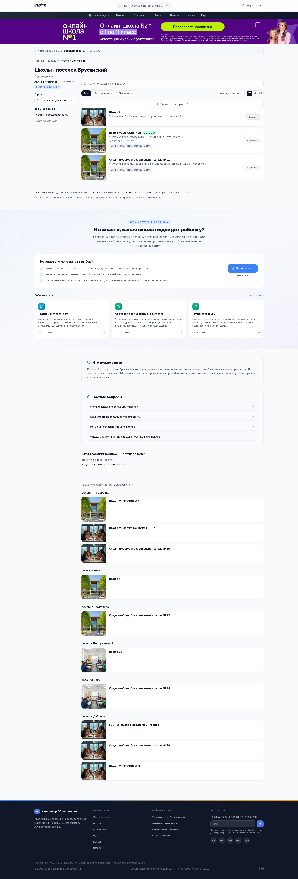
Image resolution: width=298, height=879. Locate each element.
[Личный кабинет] (260, 5)
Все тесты (255, 295)
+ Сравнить (253, 117)
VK (213, 840)
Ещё (203, 15)
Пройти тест (245, 268)
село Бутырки (90, 680)
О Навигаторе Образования (168, 817)
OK (221, 840)
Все (86, 93)
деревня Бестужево (95, 607)
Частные (124, 93)
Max (238, 840)
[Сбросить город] (72, 100)
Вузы (158, 15)
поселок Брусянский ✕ (48, 87)
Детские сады (97, 15)
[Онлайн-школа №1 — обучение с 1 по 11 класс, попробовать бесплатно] (149, 31)
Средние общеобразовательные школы (131, 146)
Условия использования (125, 863)
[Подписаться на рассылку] (260, 823)
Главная (39, 60)
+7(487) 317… (124, 140)
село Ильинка (90, 570)
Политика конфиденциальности (94, 863)
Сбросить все (68, 81)
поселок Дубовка (93, 716)
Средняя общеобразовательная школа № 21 (139, 159)
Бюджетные (102, 93)
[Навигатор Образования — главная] (40, 6)
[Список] (249, 93)
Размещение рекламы (165, 829)
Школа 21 (115, 112)
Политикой (254, 832)
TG (230, 840)
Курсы (191, 15)
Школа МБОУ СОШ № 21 (125, 132)
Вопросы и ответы (163, 835)
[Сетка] (255, 93)
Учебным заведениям (165, 823)
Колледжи (139, 15)
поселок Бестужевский (97, 643)
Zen (247, 840)
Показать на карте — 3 (174, 104)
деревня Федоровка (95, 492)
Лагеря (174, 15)
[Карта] (260, 93)
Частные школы (117, 464)
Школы (119, 15)
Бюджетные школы (93, 464)
